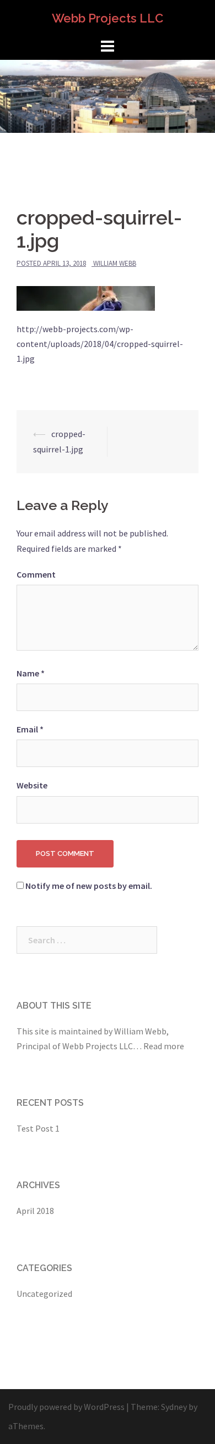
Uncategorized (44, 1293)
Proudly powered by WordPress (66, 1406)
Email (30, 729)
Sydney (174, 1406)
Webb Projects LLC (107, 18)
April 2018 (35, 1210)
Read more (163, 1045)
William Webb (114, 263)
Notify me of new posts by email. (88, 885)
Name (31, 673)
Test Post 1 (38, 1128)
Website (32, 785)
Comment (36, 574)
